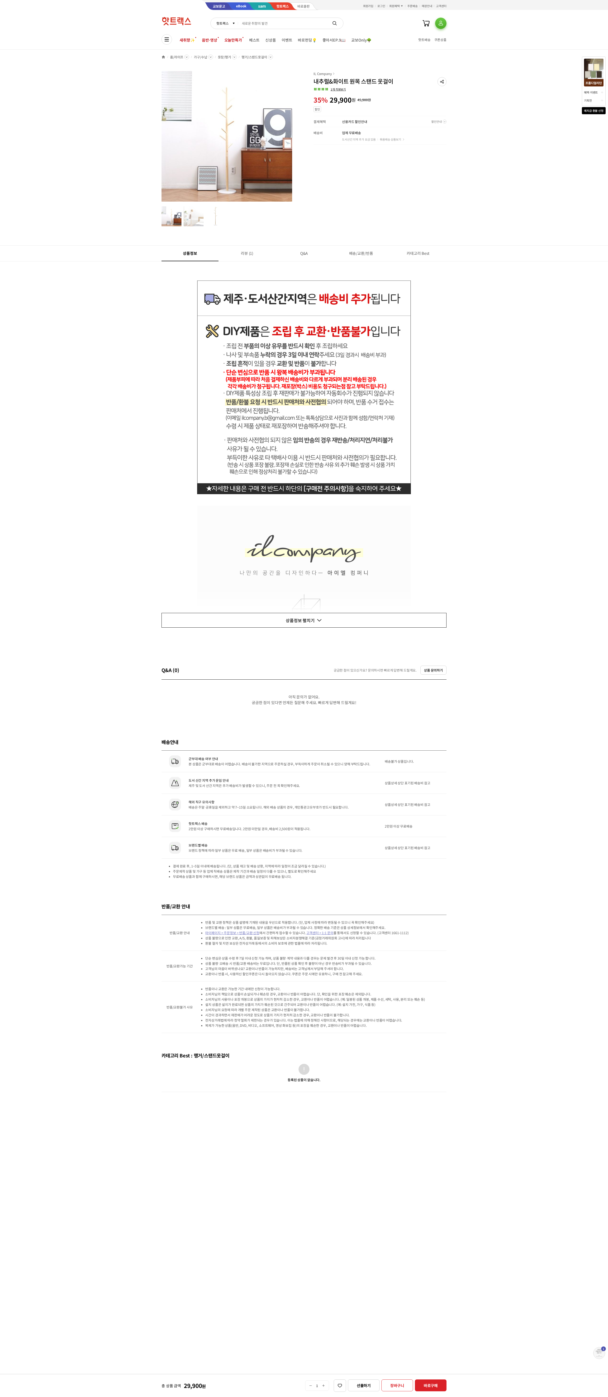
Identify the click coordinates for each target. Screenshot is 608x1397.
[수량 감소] (310, 1385)
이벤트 (287, 40)
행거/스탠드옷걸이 (254, 57)
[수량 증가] (323, 1385)
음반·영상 (209, 40)
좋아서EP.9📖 (334, 40)
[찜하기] (340, 1385)
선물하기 (364, 1385)
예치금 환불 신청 (593, 111)
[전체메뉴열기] (167, 39)
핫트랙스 (222, 23)
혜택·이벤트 (591, 92)
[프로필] (440, 23)
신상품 (270, 40)
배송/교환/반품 (361, 253)
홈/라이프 (176, 57)
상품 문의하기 (433, 670)
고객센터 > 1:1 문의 (319, 932)
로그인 (381, 6)
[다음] (293, 138)
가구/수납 (200, 57)
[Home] (163, 57)
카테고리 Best (418, 253)
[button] (441, 81)
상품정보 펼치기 (300, 620)
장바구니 (397, 1385)
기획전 (588, 100)
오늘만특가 (233, 40)
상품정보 (190, 253)
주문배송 (412, 6)
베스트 (254, 40)
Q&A (304, 253)
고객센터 (441, 6)
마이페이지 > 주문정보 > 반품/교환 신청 (232, 932)
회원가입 (368, 6)
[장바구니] (426, 23)
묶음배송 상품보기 (390, 139)
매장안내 (427, 6)
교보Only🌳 (361, 40)
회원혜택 (394, 6)
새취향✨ (187, 40)
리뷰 (247, 253)
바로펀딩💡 (307, 40)
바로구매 (431, 1385)
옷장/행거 (224, 57)
